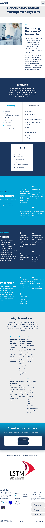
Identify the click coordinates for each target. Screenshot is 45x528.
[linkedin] (22, 521)
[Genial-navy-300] (4, 2)
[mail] (24, 521)
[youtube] (20, 521)
